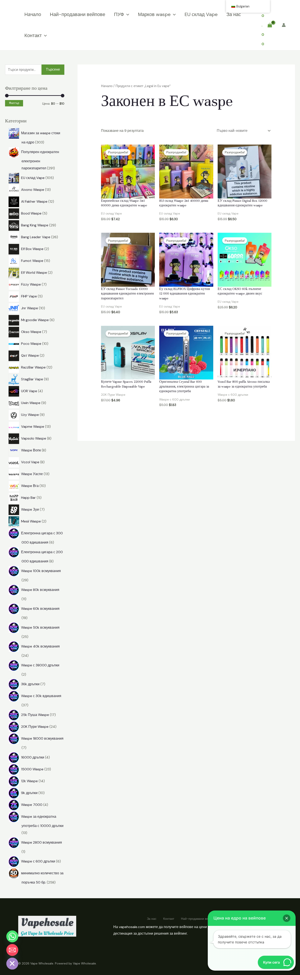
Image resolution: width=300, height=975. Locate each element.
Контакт (33, 35)
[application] (126, 14)
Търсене (53, 69)
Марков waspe (154, 14)
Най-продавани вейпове (77, 14)
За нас (233, 14)
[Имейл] (12, 950)
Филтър (14, 103)
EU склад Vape (201, 14)
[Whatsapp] (12, 936)
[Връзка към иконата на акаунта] (284, 25)
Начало (32, 14)
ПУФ (119, 14)
